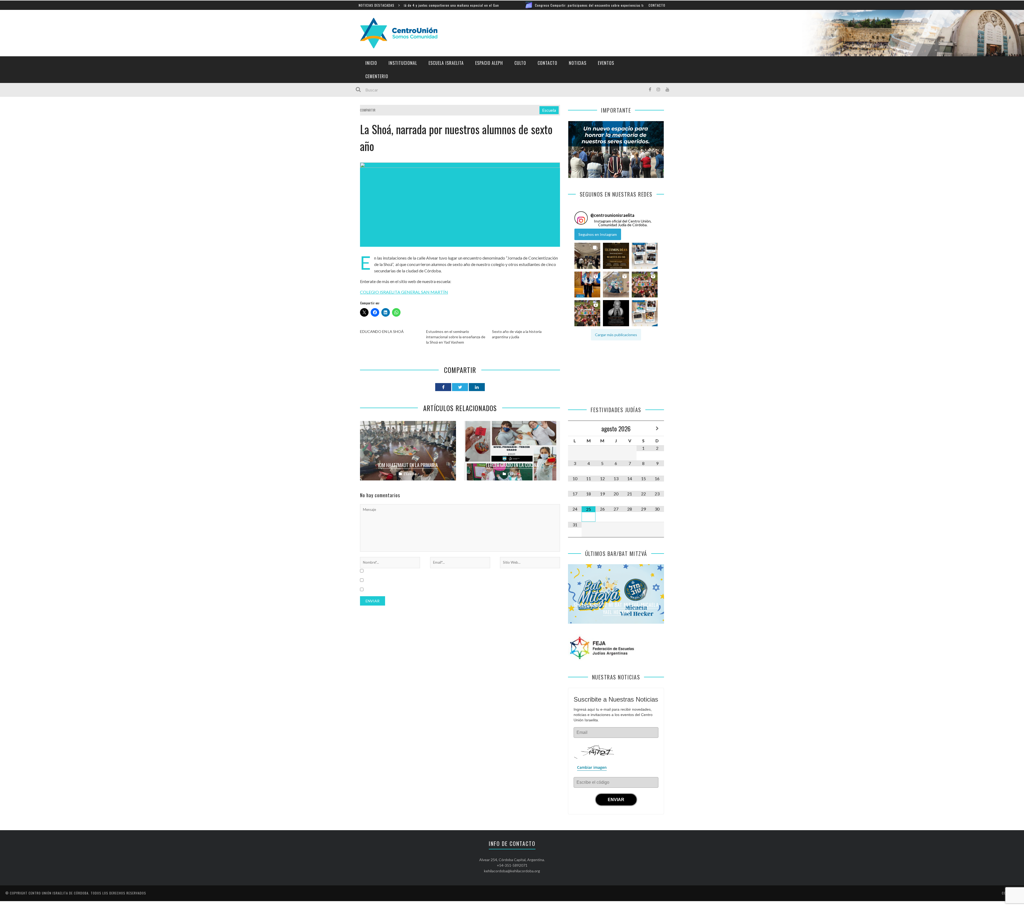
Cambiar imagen (592, 767)
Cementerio (376, 76)
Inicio (371, 63)
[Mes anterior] (575, 428)
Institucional (403, 63)
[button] (587, 256)
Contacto (657, 5)
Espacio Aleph (489, 63)
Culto (520, 63)
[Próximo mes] (657, 428)
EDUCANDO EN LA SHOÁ (382, 331)
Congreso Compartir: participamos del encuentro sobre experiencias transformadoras (541, 5)
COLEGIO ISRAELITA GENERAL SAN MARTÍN (404, 292)
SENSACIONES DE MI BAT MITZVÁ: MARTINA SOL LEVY (616, 608)
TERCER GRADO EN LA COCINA (512, 465)
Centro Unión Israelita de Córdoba (59, 893)
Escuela (549, 110)
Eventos (606, 63)
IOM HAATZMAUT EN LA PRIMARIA (408, 465)
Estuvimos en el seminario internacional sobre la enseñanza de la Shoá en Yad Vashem (455, 336)
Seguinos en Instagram (597, 234)
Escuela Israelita (446, 63)
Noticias (577, 63)
